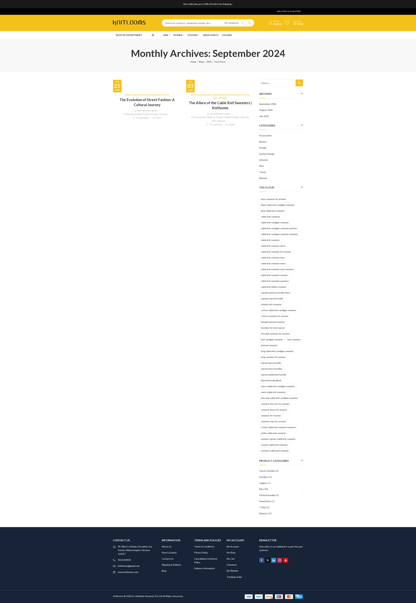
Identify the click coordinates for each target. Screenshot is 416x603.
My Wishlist (233, 570)
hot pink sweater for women (275, 333)
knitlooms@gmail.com (129, 565)
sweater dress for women (274, 409)
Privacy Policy (201, 552)
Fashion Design (150, 95)
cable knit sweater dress (273, 245)
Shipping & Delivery (171, 564)
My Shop (231, 552)
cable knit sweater (270, 240)
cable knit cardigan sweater (275, 222)
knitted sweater (269, 345)
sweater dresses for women (275, 403)
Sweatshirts (265, 501)
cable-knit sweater (270, 216)
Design (137, 95)
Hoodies (263, 477)
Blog (201, 61)
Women (223, 98)
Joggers (263, 483)
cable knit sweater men (273, 257)
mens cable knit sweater (273, 392)
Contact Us (167, 558)
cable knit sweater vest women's (277, 269)
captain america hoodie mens (275, 292)
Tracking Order (234, 577)
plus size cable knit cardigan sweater (279, 398)
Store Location (169, 552)
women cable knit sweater (274, 444)
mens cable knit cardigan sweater (278, 386)
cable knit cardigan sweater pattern (279, 228)
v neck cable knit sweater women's (278, 427)
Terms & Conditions (204, 546)
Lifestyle (164, 95)
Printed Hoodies (267, 495)
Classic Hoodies (267, 470)
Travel (262, 172)
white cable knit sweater (273, 433)
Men (216, 98)
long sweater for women (273, 357)
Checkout (232, 564)
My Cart (231, 558)
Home (193, 61)
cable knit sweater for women (276, 251)
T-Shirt (262, 507)
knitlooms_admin (148, 110)
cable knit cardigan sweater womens (279, 234)
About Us (166, 546)
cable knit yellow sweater (274, 286)
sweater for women (271, 415)
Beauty (129, 95)
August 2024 (266, 110)
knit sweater (294, 339)
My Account (233, 546)
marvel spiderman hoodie (273, 374)
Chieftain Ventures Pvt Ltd (148, 596)
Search (249, 22)
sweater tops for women (273, 421)
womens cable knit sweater (275, 450)
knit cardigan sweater (272, 339)
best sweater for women (273, 199)
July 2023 (264, 116)
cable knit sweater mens (273, 263)
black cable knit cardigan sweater (277, 204)
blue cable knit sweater (273, 210)
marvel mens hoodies (271, 368)
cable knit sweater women (274, 275)
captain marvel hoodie (272, 298)
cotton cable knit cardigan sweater (278, 310)
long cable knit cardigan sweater (277, 351)
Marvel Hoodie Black (271, 380)
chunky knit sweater (271, 304)
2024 (209, 61)
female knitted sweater (273, 322)
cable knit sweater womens (275, 281)
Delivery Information (204, 568)
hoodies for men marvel (273, 327)
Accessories (197, 95)
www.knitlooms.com (128, 572)
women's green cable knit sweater (278, 439)
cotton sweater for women (274, 316)
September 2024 (267, 104)
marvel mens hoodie (271, 362)
